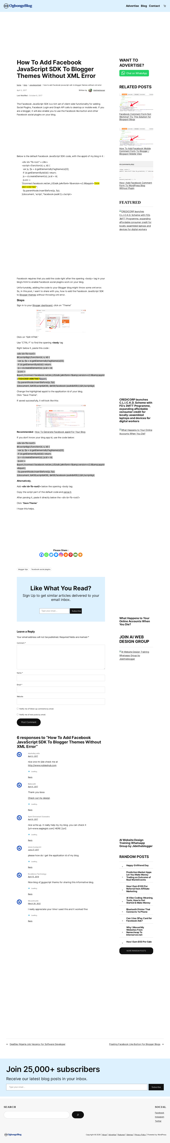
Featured (121, 1135)
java (43, 882)
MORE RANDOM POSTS (136, 951)
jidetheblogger (99, 90)
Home (19, 85)
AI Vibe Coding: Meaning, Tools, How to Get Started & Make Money (139, 900)
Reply (30, 777)
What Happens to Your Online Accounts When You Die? (134, 621)
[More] (80, 555)
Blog (25, 85)
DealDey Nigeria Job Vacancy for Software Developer (37, 1044)
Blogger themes (28, 294)
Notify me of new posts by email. (32, 715)
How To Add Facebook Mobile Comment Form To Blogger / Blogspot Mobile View (135, 151)
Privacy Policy (140, 1135)
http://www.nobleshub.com (42, 765)
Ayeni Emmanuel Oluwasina (39, 816)
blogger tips (23, 569)
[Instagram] (61, 555)
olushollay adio (34, 753)
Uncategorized (35, 85)
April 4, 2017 (33, 787)
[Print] (66, 555)
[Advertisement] (85, 33)
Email (19, 685)
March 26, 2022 (34, 903)
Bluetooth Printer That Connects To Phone (138, 910)
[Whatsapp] (46, 555)
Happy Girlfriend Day (137, 865)
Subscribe (76, 611)
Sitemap (129, 1135)
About (104, 1135)
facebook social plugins (40, 569)
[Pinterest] (70, 555)
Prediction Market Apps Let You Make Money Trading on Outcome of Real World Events (139, 876)
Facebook (159, 1112)
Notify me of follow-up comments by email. (36, 709)
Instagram (159, 1117)
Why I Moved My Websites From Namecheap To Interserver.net (135, 931)
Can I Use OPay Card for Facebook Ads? (139, 919)
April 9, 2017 (33, 819)
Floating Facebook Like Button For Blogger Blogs (134, 1044)
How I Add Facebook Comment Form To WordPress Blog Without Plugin (135, 185)
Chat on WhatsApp (136, 73)
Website (20, 696)
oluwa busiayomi (34, 847)
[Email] (75, 555)
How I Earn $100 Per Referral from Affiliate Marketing (138, 889)
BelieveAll (32, 784)
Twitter (158, 1121)
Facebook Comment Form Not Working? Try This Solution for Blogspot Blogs (135, 117)
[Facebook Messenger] (56, 555)
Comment (21, 643)
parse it (67, 492)
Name (20, 673)
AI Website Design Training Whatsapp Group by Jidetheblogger (136, 843)
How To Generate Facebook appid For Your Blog (60, 432)
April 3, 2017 (33, 756)
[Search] (78, 1114)
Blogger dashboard (42, 305)
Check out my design (39, 798)
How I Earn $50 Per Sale (139, 942)
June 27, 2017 (33, 850)
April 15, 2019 (33, 877)
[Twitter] (51, 555)
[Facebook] (41, 555)
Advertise (112, 1135)
